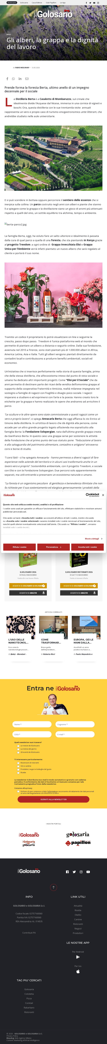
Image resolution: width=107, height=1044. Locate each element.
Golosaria (24, 2)
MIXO (9, 34)
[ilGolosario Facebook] (86, 2)
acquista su (28, 586)
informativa (52, 791)
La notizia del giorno (29, 749)
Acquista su (28, 593)
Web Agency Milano (23, 1038)
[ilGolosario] (53, 13)
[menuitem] (29, 933)
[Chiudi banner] (103, 495)
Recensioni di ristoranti (30, 763)
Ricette (23, 773)
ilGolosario (12, 2)
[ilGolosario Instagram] (98, 2)
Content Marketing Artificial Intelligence (23, 1040)
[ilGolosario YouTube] (94, 2)
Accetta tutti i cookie (87, 547)
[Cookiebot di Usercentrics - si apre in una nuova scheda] (87, 495)
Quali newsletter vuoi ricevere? (28, 742)
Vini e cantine (26, 766)
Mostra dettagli (92, 539)
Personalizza (52, 547)
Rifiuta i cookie (19, 547)
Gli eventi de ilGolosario (30, 752)
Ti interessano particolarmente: (28, 759)
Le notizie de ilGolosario (30, 746)
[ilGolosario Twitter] (90, 2)
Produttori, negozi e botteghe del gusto (36, 769)
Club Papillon (51, 2)
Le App (63, 2)
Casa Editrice (37, 2)
